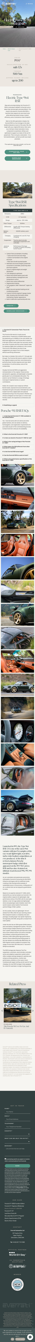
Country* (8, 1131)
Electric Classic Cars (11, 49)
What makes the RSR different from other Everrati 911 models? (16, 447)
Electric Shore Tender (11, 1221)
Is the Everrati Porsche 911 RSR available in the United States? (16, 416)
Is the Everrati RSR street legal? (14, 451)
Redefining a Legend (10, 405)
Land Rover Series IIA (10, 1213)
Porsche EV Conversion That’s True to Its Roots (15, 330)
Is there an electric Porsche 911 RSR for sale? (18, 438)
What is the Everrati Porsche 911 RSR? (16, 434)
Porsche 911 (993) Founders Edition (15, 1203)
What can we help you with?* (17, 1138)
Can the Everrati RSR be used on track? (16, 455)
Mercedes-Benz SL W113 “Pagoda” (14, 1216)
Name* (7, 1108)
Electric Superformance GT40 (13, 1218)
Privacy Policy (20, 1187)
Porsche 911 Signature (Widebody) (14, 1206)
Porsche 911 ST (9, 1211)
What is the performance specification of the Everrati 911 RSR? (17, 459)
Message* (8, 1146)
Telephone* (9, 1123)
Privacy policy (20, 1339)
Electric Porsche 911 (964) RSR (13, 1208)
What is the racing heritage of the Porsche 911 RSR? (16, 442)
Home (4, 49)
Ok (12, 1339)
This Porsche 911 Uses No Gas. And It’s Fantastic (16, 1027)
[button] (17, 330)
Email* (7, 1116)
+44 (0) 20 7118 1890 (19, 1242)
